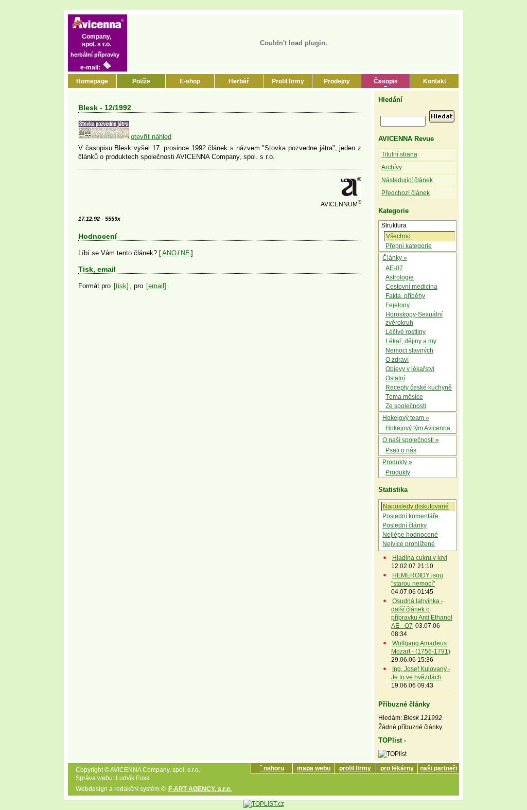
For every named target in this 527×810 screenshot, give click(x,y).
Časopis (386, 81)
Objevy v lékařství (409, 369)
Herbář (239, 81)
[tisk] (121, 286)
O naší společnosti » (410, 440)
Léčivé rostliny (405, 332)
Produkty (397, 472)
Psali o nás (400, 450)
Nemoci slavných (409, 350)
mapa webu (313, 768)
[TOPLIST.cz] (263, 803)
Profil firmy (288, 81)
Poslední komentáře (410, 516)
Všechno (398, 236)
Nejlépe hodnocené (410, 534)
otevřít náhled (151, 136)
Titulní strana (399, 154)
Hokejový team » (405, 417)
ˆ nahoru (272, 768)
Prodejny (337, 81)
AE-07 (394, 268)
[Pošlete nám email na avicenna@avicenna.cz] (107, 67)
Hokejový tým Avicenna (417, 428)
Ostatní (395, 378)
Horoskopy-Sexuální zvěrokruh (414, 318)
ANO (169, 253)
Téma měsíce (404, 396)
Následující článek (407, 180)
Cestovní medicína (411, 286)
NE (185, 253)
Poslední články (404, 525)
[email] (156, 286)
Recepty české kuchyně (418, 387)
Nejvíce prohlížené (408, 544)
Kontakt (434, 81)
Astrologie (399, 277)
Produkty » (397, 462)
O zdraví (397, 359)
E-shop (190, 81)
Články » (394, 257)
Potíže (141, 81)
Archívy (391, 167)
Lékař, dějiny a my (410, 341)
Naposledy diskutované (416, 506)
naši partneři (438, 768)
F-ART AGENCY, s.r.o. (200, 789)
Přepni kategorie (408, 246)
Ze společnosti (405, 406)
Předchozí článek (405, 193)
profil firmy (355, 768)
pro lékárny (397, 768)
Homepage (92, 81)
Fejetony (397, 305)
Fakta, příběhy (405, 296)
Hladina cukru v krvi (419, 557)
